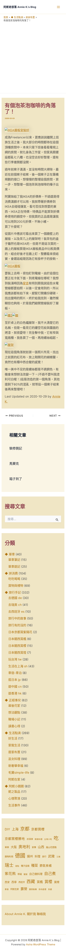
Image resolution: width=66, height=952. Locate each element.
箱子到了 (15, 479)
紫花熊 (10, 873)
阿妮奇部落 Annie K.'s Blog (20, 7)
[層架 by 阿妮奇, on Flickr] (9, 345)
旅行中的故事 (17, 618)
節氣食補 (46, 865)
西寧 (14, 882)
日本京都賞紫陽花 (20, 632)
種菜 (34, 865)
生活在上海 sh (17, 666)
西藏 (31, 881)
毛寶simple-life (18, 772)
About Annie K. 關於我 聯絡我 (25, 914)
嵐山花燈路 (51, 847)
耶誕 (20, 874)
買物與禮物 (15, 585)
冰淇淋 (30, 839)
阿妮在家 (14, 779)
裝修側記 (15, 448)
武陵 (51, 856)
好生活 (12, 738)
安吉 (26, 283)
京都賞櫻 (38, 829)
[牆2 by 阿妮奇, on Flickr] (8, 315)
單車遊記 (14, 566)
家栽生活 (14, 745)
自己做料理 (35, 874)
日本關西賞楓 (17, 639)
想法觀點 (14, 712)
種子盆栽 (25, 866)
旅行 (44, 856)
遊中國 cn (15, 686)
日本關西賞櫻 (17, 646)
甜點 (17, 866)
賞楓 (40, 882)
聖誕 (25, 874)
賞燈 (56, 882)
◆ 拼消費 (11, 573)
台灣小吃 (48, 839)
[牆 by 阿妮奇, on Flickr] (15, 315)
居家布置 (14, 752)
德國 (20, 855)
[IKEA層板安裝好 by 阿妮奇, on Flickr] (17, 130)
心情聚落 (14, 798)
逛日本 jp (14, 680)
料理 (37, 856)
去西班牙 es (16, 611)
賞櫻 (48, 881)
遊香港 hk (14, 693)
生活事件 (14, 805)
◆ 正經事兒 (13, 700)
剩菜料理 (38, 839)
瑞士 (9, 865)
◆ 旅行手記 (13, 592)
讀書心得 (14, 726)
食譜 (50, 889)
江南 (58, 857)
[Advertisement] (33, 57)
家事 (34, 847)
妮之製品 (14, 791)
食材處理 (42, 889)
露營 (24, 889)
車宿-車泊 (15, 673)
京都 (24, 828)
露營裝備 (33, 889)
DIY (7, 829)
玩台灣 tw (15, 659)
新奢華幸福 (15, 766)
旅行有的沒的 (17, 625)
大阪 (14, 847)
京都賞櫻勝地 (15, 839)
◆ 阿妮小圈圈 (14, 786)
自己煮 (50, 873)
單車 (7, 847)
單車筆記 (14, 559)
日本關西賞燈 (17, 652)
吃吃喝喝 (14, 579)
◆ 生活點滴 (13, 733)
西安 (7, 882)
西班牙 (21, 882)
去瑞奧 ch (15, 605)
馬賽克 (14, 463)
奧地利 (24, 846)
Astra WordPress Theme (40, 944)
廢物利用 (9, 856)
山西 (41, 847)
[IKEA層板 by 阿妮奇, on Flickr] (12, 266)
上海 (15, 829)
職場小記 (14, 719)
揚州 (30, 856)
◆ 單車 (10, 554)
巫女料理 (14, 759)
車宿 (7, 889)
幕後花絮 (14, 705)
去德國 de (15, 598)
